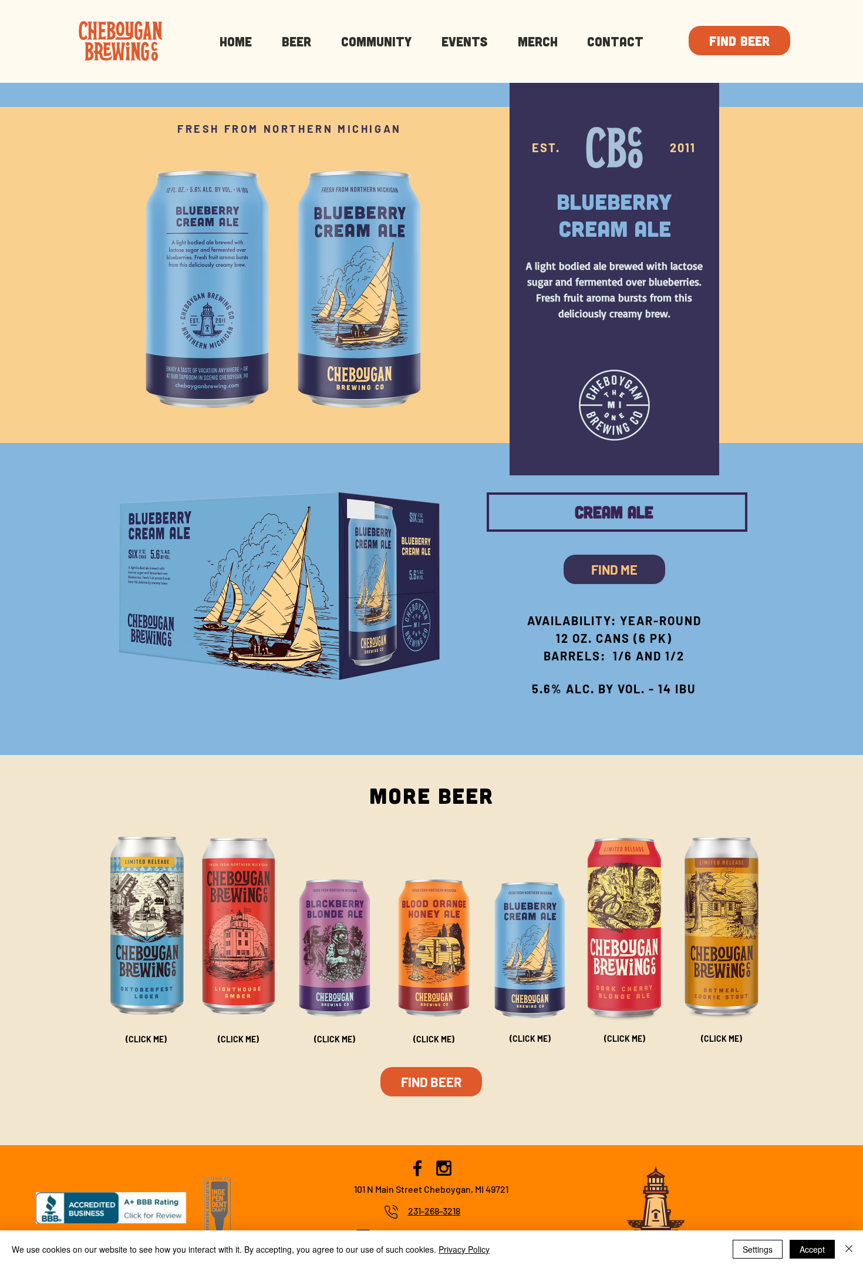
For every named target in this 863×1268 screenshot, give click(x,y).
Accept (812, 1249)
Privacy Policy (464, 1249)
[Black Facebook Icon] (417, 1168)
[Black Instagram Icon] (443, 1168)
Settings (758, 1249)
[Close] (849, 1249)
